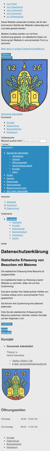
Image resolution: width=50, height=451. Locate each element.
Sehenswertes (14, 184)
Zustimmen (6, 58)
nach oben (6, 332)
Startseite (11, 201)
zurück (4, 329)
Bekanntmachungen (17, 188)
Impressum (12, 132)
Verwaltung (17, 156)
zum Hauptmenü (15, 7)
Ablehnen (6, 54)
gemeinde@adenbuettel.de (29, 363)
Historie (16, 159)
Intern (15, 172)
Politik (10, 175)
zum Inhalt (12, 3)
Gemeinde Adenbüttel (17, 152)
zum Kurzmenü (14, 13)
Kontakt (10, 122)
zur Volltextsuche (15, 16)
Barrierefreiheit (14, 129)
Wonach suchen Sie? (11, 140)
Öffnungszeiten (19, 162)
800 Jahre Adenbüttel (17, 191)
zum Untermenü (14, 10)
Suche (15, 238)
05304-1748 (22, 360)
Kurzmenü (12, 205)
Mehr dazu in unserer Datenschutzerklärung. (23, 48)
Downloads (12, 181)
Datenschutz (13, 125)
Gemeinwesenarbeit (22, 165)
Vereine (10, 178)
